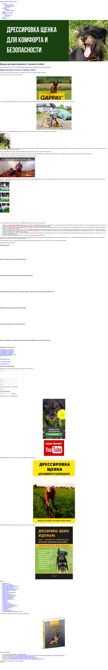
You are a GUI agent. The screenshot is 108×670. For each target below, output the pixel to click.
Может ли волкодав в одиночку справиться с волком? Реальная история (27, 658)
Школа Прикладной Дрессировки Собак (11, 611)
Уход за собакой (6, 610)
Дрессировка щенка (9, 10)
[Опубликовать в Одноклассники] (8, 354)
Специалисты (5, 608)
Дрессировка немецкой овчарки (9, 586)
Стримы (4, 609)
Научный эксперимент (7, 12)
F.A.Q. (3, 17)
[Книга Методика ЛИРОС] (54, 455)
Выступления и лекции (7, 585)
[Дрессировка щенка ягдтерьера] (54, 438)
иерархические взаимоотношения (16, 225)
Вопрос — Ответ (6, 584)
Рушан (4, 658)
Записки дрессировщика (8, 592)
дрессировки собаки (14, 131)
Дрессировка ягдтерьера (8, 590)
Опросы (4, 600)
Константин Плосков (9, 5)
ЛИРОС (24, 222)
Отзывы (4, 13)
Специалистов (8, 15)
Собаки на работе (6, 607)
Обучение (4, 8)
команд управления (34, 229)
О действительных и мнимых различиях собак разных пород (23, 657)
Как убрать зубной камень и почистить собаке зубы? (23, 656)
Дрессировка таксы (7, 587)
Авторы (4, 3)
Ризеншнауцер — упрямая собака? (18, 654)
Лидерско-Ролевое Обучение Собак (8, 1)
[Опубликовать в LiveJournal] (7, 352)
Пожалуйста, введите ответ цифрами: (9, 386)
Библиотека (5, 583)
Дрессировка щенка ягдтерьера (9, 588)
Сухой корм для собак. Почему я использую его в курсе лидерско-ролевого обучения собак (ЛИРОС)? (41, 655)
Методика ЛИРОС (6, 597)
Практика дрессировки (7, 604)
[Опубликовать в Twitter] (6, 355)
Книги (3, 11)
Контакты (4, 18)
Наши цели (7, 7)
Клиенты (7, 9)
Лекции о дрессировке (7, 596)
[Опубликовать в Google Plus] (7, 350)
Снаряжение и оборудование (22, 67)
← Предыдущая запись (5, 361)
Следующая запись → (5, 363)
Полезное (4, 602)
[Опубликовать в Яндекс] (0, 356)
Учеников (7, 16)
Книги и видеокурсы (7, 594)
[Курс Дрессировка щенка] (54, 522)
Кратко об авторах (9, 4)
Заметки (4, 591)
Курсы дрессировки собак (8, 595)
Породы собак (5, 603)
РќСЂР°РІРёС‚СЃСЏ (5, 359)
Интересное (5, 593)
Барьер (31, 67)
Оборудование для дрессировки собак (42, 67)
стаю (17, 233)
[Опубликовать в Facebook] (6, 349)
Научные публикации (7, 599)
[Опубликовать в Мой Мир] (6, 353)
